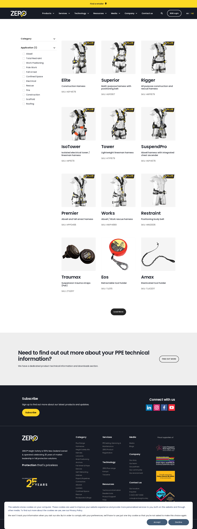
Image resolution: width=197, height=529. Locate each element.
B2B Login (174, 13)
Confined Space (34, 76)
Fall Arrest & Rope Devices (83, 467)
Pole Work (31, 67)
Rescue (30, 85)
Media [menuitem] (114, 13)
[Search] (162, 13)
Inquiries (132, 492)
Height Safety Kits (83, 449)
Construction (33, 94)
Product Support (109, 496)
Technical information (112, 490)
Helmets (79, 453)
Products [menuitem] (46, 13)
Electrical (31, 81)
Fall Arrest (31, 72)
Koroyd (105, 471)
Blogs (131, 446)
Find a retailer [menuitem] (97, 4)
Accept (157, 522)
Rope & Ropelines (83, 478)
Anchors (79, 462)
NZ (192, 13)
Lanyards (79, 456)
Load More (118, 311)
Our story (133, 460)
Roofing (30, 103)
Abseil (29, 53)
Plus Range (80, 443)
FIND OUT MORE (169, 359)
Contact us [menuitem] (147, 13)
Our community (135, 470)
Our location (134, 488)
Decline (178, 522)
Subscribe (30, 412)
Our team (133, 463)
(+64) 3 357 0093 (136, 495)
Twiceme (106, 475)
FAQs (105, 500)
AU (187, 13)
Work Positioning (35, 62)
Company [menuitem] (129, 13)
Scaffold (30, 99)
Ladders (79, 488)
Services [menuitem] (63, 13)
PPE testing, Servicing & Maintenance (112, 444)
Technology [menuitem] (80, 13)
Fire (28, 90)
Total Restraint (34, 58)
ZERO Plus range (109, 468)
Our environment (136, 473)
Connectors (80, 481)
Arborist (79, 485)
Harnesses (80, 446)
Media (131, 443)
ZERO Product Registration (108, 451)
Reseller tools (108, 493)
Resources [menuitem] (98, 13)
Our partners (134, 467)
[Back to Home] (19, 15)
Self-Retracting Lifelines (82, 473)
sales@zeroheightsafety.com (140, 498)
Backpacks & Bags (83, 498)
